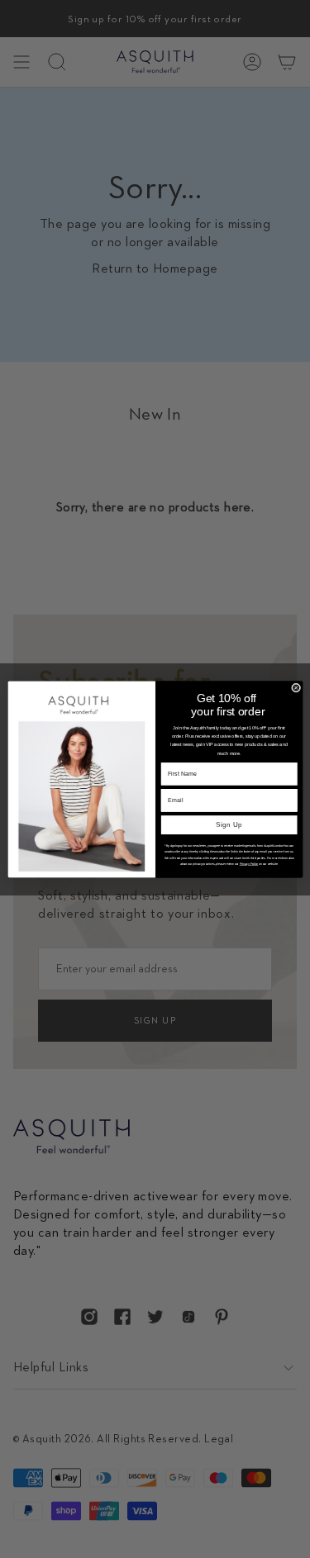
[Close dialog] (295, 687)
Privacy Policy (248, 863)
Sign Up (228, 825)
